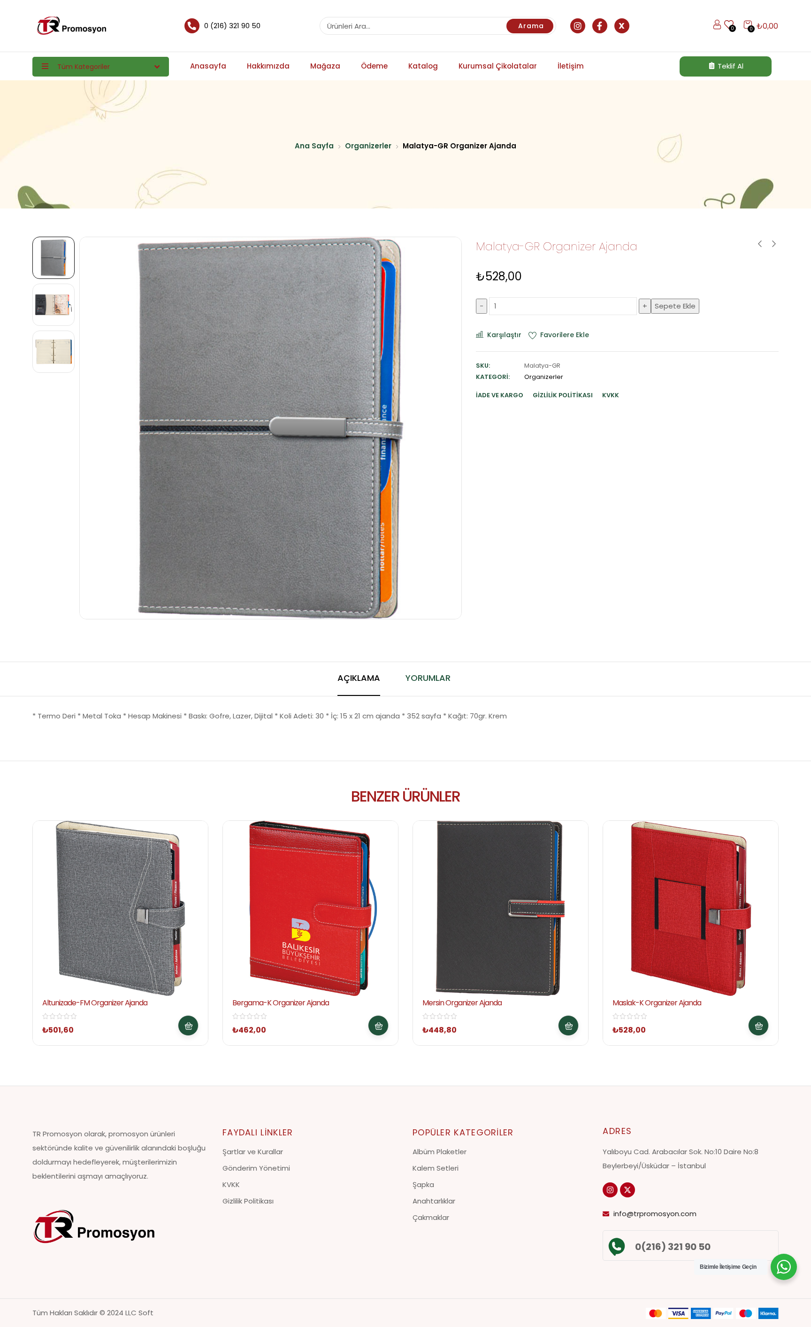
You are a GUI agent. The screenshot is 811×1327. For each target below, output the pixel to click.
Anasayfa (208, 66)
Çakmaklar (431, 1217)
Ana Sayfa (314, 146)
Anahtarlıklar (434, 1201)
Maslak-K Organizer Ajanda (656, 1002)
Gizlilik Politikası (248, 1201)
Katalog (423, 66)
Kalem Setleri (436, 1168)
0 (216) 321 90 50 (232, 26)
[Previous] (97, 428)
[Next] (443, 428)
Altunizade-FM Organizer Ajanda (94, 1002)
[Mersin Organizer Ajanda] (500, 908)
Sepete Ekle (675, 306)
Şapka (423, 1184)
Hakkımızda (268, 66)
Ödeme (374, 66)
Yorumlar (428, 678)
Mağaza (325, 66)
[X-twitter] (627, 1189)
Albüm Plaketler (440, 1152)
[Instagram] (610, 1189)
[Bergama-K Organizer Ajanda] (310, 908)
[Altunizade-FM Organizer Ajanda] (120, 908)
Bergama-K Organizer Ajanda (280, 1002)
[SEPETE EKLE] (188, 1025)
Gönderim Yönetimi (256, 1168)
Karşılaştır (504, 334)
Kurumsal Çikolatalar (498, 66)
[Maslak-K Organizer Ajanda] (690, 908)
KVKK (231, 1184)
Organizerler (368, 146)
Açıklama (358, 678)
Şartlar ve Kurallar (252, 1152)
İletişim (571, 66)
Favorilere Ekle (564, 334)
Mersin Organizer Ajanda (462, 1002)
